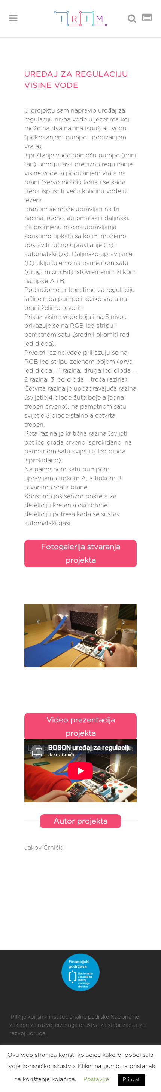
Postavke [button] (96, 1079)
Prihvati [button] (132, 1079)
